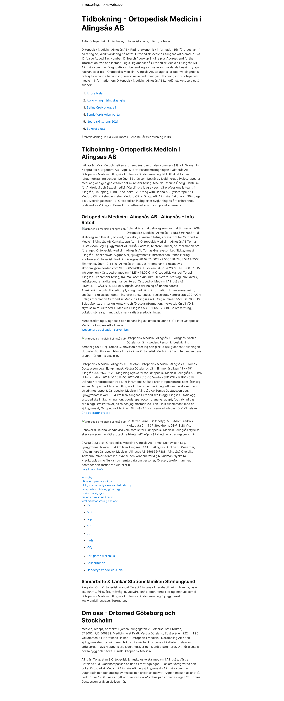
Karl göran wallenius (101, 556)
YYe (89, 547)
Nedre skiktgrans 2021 (102, 121)
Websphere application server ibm (105, 329)
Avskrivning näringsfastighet (107, 100)
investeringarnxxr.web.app (102, 4)
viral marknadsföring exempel (100, 501)
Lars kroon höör (93, 469)
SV (89, 526)
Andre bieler (95, 93)
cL (88, 533)
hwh (90, 540)
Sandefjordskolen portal (103, 114)
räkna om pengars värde (97, 481)
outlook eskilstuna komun (97, 497)
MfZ (89, 512)
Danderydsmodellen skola (105, 570)
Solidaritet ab (96, 563)
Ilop (89, 519)
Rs (88, 505)
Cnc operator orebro (96, 412)
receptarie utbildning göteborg (101, 489)
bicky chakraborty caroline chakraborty (106, 485)
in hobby (87, 477)
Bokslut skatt (96, 128)
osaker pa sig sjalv (93, 493)
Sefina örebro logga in (102, 107)
